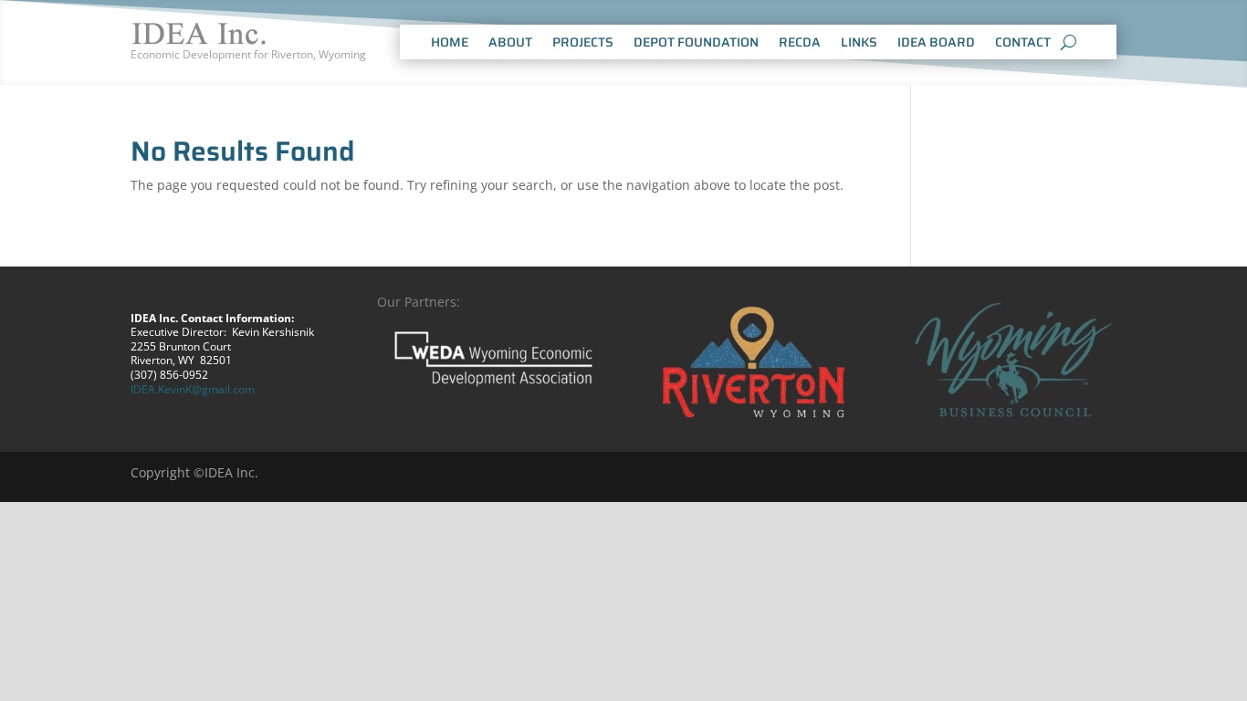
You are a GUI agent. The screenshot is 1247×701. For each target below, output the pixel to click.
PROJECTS (582, 44)
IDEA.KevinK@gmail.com (193, 389)
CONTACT (1023, 44)
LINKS (859, 44)
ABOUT (510, 44)
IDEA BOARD (936, 44)
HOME (449, 44)
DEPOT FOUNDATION (696, 44)
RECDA (800, 44)
